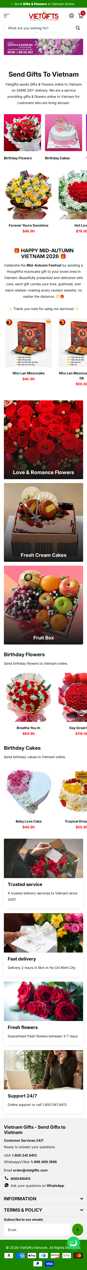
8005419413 (20, 1179)
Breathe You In (28, 728)
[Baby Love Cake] (28, 790)
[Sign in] (71, 15)
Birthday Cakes (22, 748)
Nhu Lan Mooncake (28, 373)
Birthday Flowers (24, 654)
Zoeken (77, 28)
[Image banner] (43, 47)
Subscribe (77, 1230)
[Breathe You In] (28, 697)
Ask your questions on (37, 1185)
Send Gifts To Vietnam (43, 74)
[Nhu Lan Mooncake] (28, 342)
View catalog (6, 16)
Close (43, 1198)
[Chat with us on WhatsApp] (73, 1243)
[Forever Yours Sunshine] (28, 194)
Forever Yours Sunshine (28, 225)
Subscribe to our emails (23, 1219)
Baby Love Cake (29, 821)
